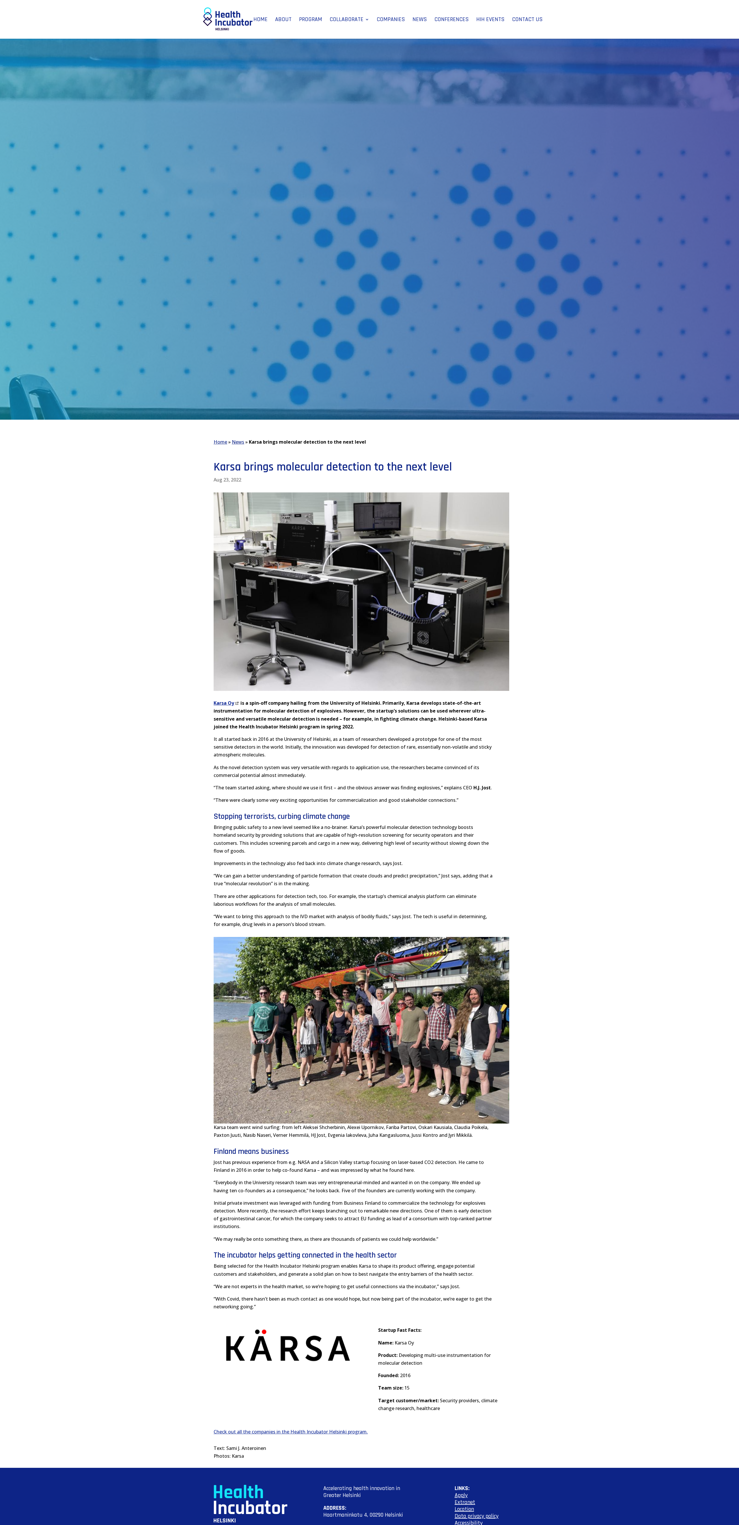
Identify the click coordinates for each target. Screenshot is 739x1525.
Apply (461, 1495)
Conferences (451, 20)
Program (310, 20)
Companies (391, 20)
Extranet (465, 1502)
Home (260, 20)
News (420, 20)
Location (464, 1509)
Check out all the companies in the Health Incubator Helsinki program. (291, 1432)
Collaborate (346, 20)
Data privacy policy (477, 1516)
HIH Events (490, 20)
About (283, 20)
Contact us (527, 20)
